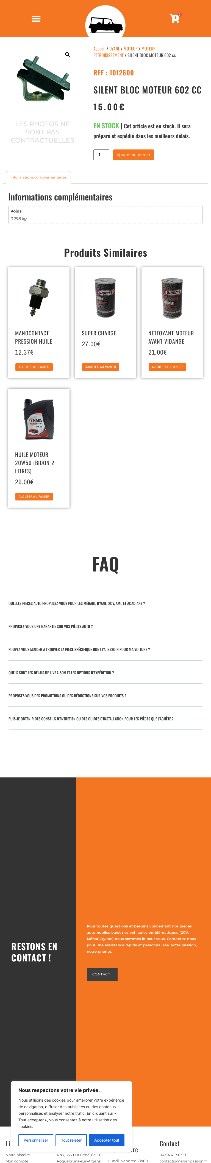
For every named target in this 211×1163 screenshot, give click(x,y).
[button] (68, 55)
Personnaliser (36, 1140)
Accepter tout (106, 1140)
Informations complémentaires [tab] (38, 177)
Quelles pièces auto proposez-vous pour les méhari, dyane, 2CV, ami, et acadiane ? (77, 603)
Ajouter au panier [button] (34, 367)
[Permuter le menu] (36, 18)
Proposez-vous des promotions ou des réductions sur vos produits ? (67, 695)
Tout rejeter (71, 1140)
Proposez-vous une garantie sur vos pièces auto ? (51, 626)
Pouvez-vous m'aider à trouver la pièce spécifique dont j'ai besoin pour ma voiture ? (79, 649)
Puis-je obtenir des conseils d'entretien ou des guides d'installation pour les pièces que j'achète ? (91, 718)
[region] (71, 1116)
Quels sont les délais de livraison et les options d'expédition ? (61, 672)
